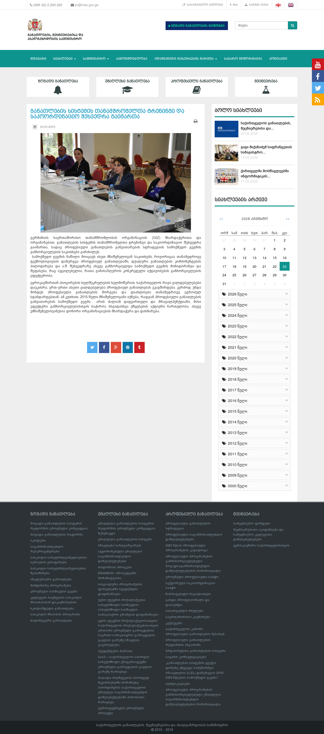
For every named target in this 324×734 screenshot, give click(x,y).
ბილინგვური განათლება (51, 620)
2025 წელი (236, 304)
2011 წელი (236, 454)
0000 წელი (236, 485)
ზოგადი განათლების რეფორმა (56, 534)
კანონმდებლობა (131, 59)
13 (254, 257)
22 (275, 266)
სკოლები (38, 540)
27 (224, 240)
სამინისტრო (94, 59)
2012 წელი (236, 443)
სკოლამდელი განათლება (52, 608)
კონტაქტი (278, 59)
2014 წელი (236, 422)
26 (244, 275)
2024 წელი (236, 315)
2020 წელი (236, 358)
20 (254, 266)
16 (285, 257)
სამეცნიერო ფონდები (251, 523)
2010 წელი (236, 464)
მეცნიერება (266, 81)
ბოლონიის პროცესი (115, 567)
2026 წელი (236, 294)
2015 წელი (236, 411)
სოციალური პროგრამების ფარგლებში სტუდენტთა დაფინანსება (120, 589)
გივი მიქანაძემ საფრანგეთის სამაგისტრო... (266, 149)
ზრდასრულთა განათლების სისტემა (196, 651)
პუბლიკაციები (178, 683)
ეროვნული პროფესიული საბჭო (192, 577)
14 (264, 257)
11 (234, 257)
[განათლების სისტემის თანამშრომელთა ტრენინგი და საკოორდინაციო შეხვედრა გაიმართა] (115, 178)
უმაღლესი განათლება (127, 81)
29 (244, 240)
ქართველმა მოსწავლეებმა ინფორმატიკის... (265, 173)
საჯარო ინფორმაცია (243, 59)
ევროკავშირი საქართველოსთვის (261, 545)
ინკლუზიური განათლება (51, 579)
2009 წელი (236, 475)
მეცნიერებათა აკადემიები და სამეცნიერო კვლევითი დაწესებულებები (258, 534)
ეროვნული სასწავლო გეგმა (53, 591)
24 (224, 275)
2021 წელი (236, 347)
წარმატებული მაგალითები (188, 594)
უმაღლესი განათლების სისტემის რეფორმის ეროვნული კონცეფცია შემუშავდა (126, 528)
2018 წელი (236, 379)
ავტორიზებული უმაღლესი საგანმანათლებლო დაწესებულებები (120, 556)
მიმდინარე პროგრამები (50, 585)
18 (234, 266)
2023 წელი (236, 326)
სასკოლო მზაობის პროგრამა (55, 614)
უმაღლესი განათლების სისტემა (125, 539)
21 (264, 266)
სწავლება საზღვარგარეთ (119, 545)
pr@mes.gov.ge (87, 4)
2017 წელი (236, 390)
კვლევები (174, 623)
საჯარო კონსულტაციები (186, 657)
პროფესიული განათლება (196, 81)
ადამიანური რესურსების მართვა (184, 59)
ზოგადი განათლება (58, 81)
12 (244, 257)
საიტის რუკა (257, 4)
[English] (291, 5)
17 (224, 266)
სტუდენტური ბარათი (115, 651)
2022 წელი (236, 336)
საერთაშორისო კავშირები (188, 617)
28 (234, 240)
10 (224, 257)
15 (275, 257)
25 (234, 275)
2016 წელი (236, 400)
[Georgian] (278, 5)
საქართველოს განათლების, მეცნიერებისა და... (266, 125)
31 (264, 240)
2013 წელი (236, 432)
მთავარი (38, 59)
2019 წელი (236, 368)
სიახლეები (63, 59)
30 (254, 240)
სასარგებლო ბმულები (204, 4)
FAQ (234, 4)
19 (244, 266)
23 (285, 266)
